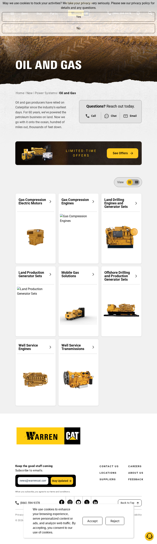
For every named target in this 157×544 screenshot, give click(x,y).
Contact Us (109, 466)
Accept (92, 521)
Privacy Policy (23, 514)
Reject (114, 521)
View (120, 182)
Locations (108, 472)
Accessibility (135, 514)
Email (133, 115)
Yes (78, 17)
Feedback (135, 479)
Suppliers (108, 479)
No (78, 28)
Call (93, 115)
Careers (135, 466)
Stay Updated (60, 480)
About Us (135, 472)
